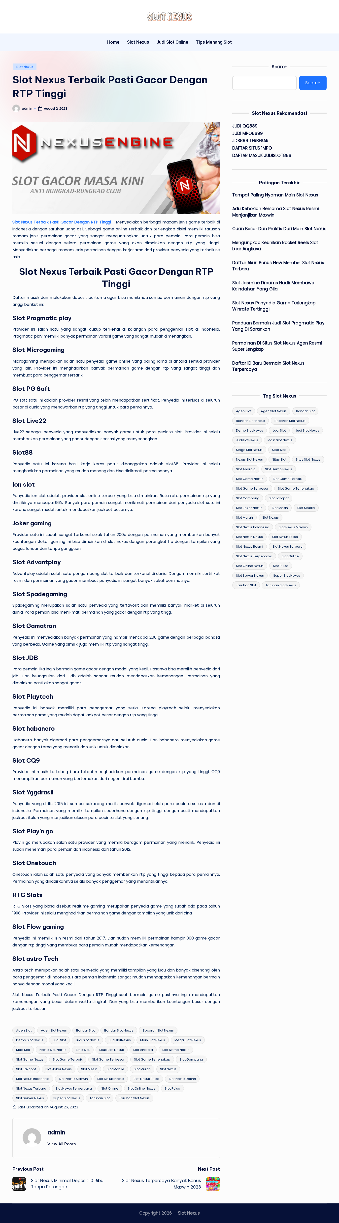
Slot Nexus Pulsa (146, 1078)
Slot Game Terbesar (108, 1059)
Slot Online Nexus (141, 1088)
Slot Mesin (89, 1069)
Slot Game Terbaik (68, 1059)
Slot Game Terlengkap (152, 1059)
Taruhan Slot (100, 1098)
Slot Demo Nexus (175, 1049)
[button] (61, 1143)
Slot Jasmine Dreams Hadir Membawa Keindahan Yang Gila (273, 286)
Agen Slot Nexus (54, 1030)
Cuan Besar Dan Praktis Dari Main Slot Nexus (279, 229)
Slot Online (109, 1088)
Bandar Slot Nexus (118, 1030)
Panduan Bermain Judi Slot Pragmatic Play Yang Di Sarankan (278, 326)
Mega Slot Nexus (187, 1040)
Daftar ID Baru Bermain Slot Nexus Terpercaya (268, 366)
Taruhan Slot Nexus (134, 1098)
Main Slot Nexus (152, 1040)
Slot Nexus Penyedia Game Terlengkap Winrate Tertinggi (273, 306)
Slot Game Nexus (29, 1059)
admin (56, 1132)
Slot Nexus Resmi (182, 1078)
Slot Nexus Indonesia (32, 1078)
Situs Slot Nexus (111, 1049)
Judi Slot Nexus (87, 1040)
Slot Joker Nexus (58, 1069)
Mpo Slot (23, 1049)
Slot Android (143, 1049)
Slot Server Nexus (30, 1098)
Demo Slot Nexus (29, 1040)
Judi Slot (59, 1040)
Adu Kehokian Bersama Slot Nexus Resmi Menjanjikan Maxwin (275, 212)
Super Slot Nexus (66, 1098)
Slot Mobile (115, 1069)
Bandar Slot (85, 1030)
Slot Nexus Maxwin (73, 1078)
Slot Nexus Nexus (110, 1078)
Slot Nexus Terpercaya (74, 1088)
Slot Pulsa (172, 1088)
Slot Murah (142, 1069)
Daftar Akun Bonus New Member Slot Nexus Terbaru (278, 266)
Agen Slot (24, 1030)
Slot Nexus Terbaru (31, 1088)
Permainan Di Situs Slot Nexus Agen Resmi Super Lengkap (277, 346)
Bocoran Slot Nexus (158, 1030)
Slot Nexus (25, 67)
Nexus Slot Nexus (52, 1049)
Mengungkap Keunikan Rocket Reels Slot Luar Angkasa (275, 246)
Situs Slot (83, 1049)
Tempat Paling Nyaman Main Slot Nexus (275, 195)
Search (279, 66)
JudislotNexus (120, 1040)
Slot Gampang (191, 1059)
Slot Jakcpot (26, 1069)
